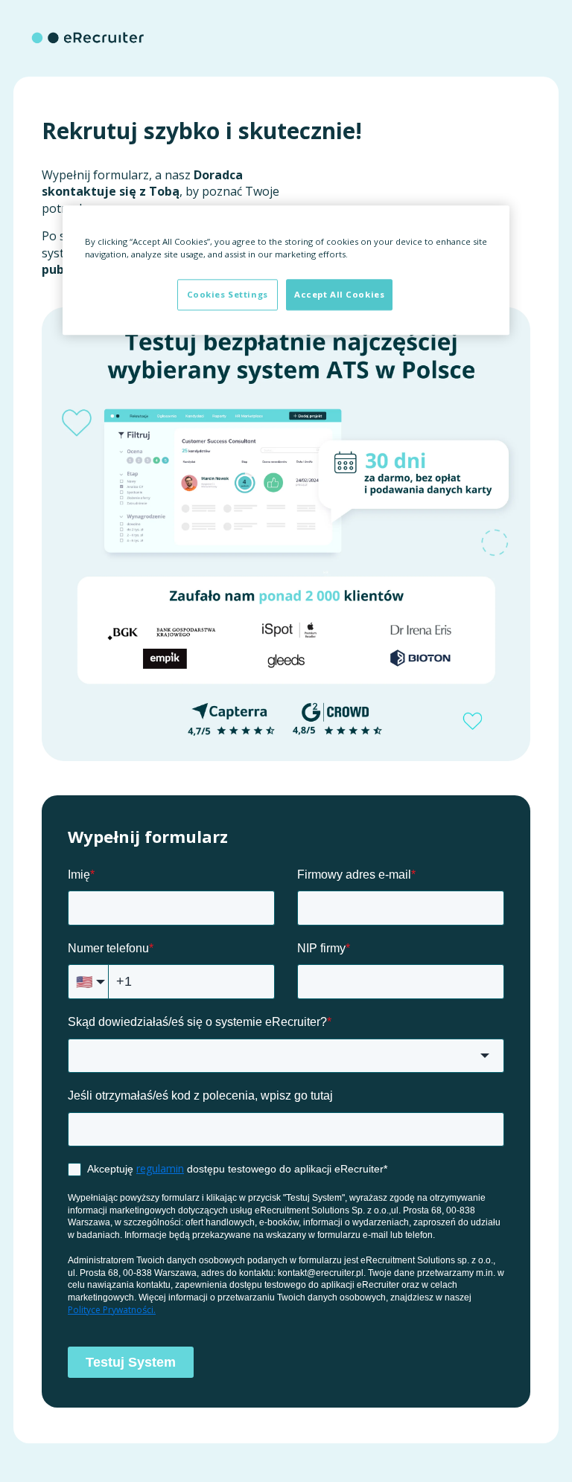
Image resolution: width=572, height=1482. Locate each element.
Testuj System (131, 1362)
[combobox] (286, 1056)
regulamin (160, 1168)
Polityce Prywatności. (112, 1309)
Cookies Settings (227, 294)
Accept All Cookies (339, 294)
